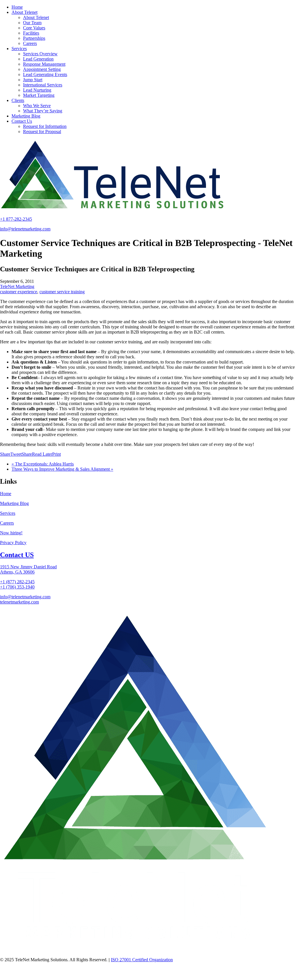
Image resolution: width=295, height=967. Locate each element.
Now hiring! (11, 532)
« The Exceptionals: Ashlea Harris (43, 463)
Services (7, 513)
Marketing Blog (14, 503)
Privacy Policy (13, 542)
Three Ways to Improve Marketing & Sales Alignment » (62, 469)
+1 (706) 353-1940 (17, 586)
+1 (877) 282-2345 (17, 581)
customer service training (62, 291)
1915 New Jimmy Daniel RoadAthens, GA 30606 (28, 569)
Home (5, 493)
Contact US (17, 555)
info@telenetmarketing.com (25, 228)
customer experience (18, 291)
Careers (7, 523)
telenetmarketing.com (19, 601)
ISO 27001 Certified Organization (142, 959)
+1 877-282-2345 (16, 219)
